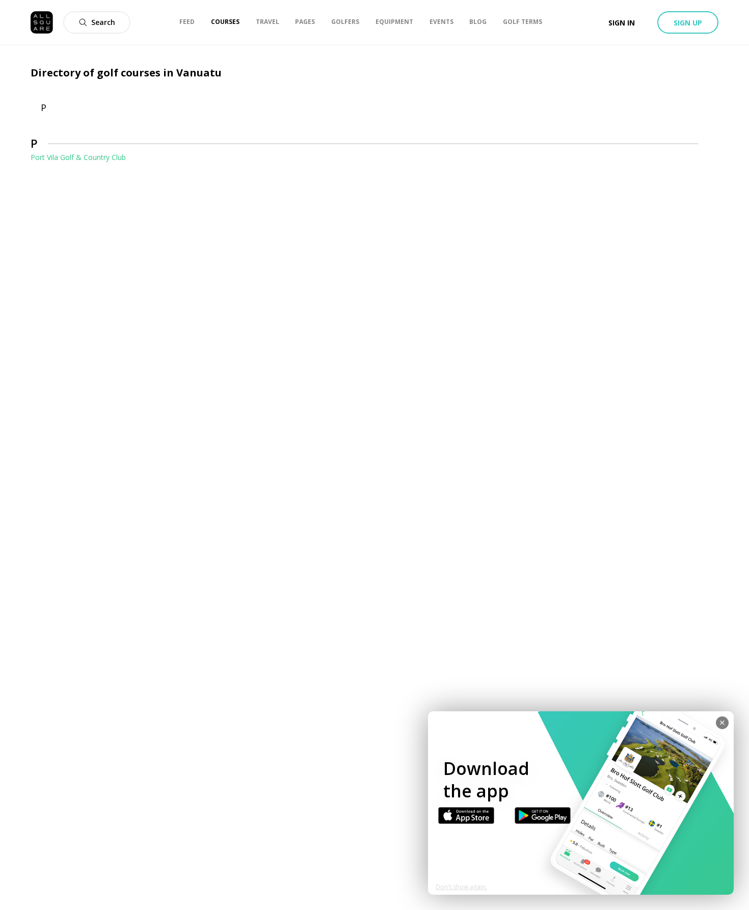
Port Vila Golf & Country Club (78, 157)
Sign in (621, 23)
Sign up (688, 23)
